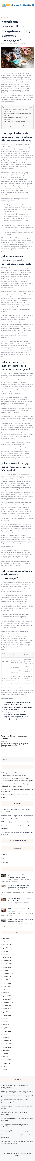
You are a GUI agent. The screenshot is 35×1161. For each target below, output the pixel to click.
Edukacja (4, 17)
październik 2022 (8, 973)
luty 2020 (5, 1066)
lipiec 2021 (6, 1012)
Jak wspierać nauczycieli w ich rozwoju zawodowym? (13, 126)
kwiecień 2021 (7, 1021)
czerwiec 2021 (7, 1015)
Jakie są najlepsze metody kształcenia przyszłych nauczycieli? (16, 118)
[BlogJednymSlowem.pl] (18, 5)
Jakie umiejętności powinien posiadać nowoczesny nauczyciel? (17, 114)
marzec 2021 (7, 1024)
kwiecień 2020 (7, 1060)
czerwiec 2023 (7, 970)
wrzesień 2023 (7, 964)
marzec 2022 (7, 986)
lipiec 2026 (6, 938)
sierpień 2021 (7, 1008)
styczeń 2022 (7, 992)
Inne (2, 858)
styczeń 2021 (7, 1031)
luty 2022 (5, 989)
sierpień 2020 (7, 1047)
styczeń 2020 (7, 1069)
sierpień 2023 (7, 967)
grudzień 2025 (7, 944)
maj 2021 (5, 1018)
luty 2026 (5, 941)
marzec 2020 (7, 1063)
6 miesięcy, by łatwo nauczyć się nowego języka (16, 1131)
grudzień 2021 (7, 996)
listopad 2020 (7, 1037)
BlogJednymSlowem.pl (20, 1153)
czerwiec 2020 (7, 1053)
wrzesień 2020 (7, 1044)
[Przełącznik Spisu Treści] (29, 107)
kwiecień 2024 (7, 954)
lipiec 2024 (6, 948)
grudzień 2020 (7, 1034)
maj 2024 (5, 951)
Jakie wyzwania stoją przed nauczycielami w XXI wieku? (16, 122)
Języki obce (4, 862)
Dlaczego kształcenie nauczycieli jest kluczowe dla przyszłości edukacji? (17, 110)
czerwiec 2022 (7, 976)
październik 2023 (8, 960)
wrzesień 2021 (7, 1005)
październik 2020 (8, 1040)
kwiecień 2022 (7, 983)
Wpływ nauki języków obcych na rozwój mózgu (15, 822)
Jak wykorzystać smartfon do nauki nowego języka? (17, 1096)
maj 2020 (5, 1056)
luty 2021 (5, 1028)
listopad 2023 (7, 957)
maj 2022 (5, 980)
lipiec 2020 (6, 1050)
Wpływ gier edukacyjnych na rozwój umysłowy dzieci (17, 1092)
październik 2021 (8, 1002)
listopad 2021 (7, 999)
